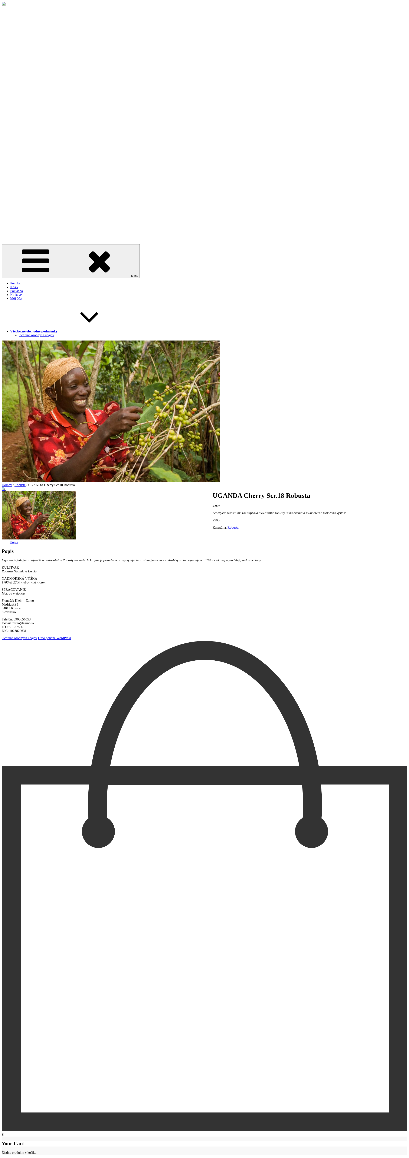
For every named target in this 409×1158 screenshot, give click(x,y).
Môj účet (16, 298)
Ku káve (16, 295)
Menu (134, 275)
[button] (4, 489)
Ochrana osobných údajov (36, 335)
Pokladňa (16, 291)
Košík (14, 287)
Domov (7, 485)
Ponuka (15, 283)
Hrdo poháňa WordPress (54, 638)
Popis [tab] (14, 542)
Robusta (20, 485)
